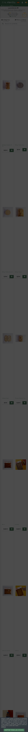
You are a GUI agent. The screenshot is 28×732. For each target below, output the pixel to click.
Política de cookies (23, 725)
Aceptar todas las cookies (14, 730)
